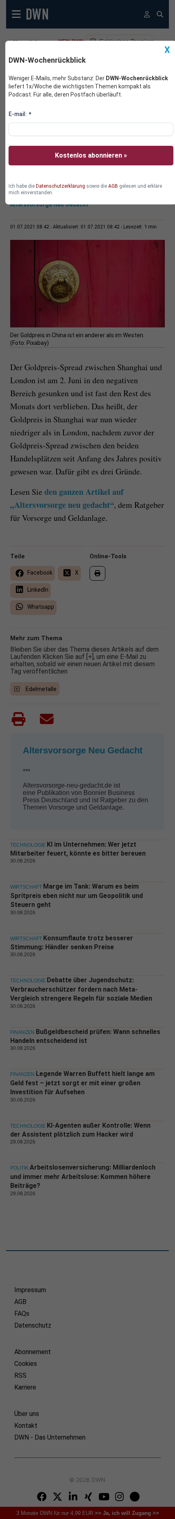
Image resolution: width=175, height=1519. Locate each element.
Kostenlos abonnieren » (91, 155)
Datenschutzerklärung (60, 186)
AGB (113, 186)
